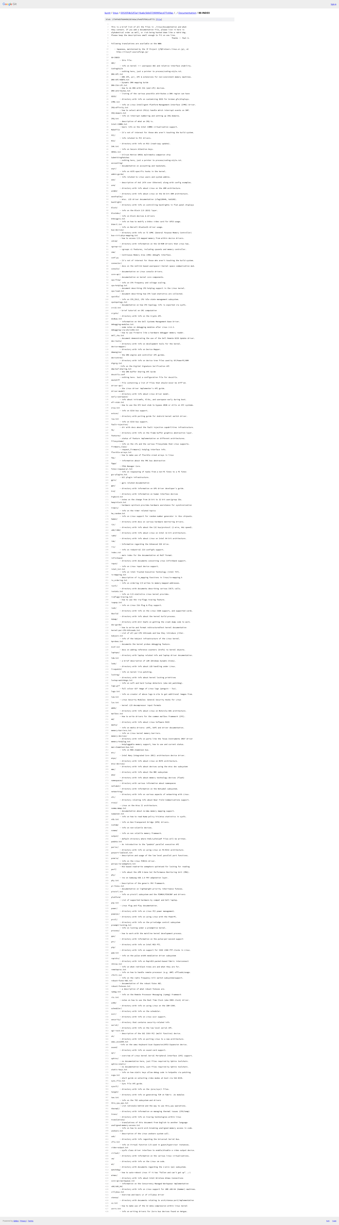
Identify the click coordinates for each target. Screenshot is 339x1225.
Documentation (187, 12)
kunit (108, 12)
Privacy (23, 1221)
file (159, 19)
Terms (30, 1221)
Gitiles (16, 1221)
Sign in (333, 4)
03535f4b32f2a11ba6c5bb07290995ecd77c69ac (147, 12)
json (334, 1221)
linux (115, 12)
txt (327, 1221)
